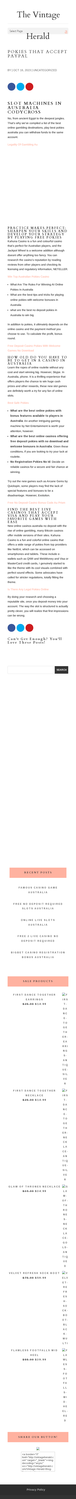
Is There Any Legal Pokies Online (28, 589)
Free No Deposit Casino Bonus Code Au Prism (36, 502)
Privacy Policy (36, 1489)
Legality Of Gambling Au (23, 144)
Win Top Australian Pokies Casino (28, 276)
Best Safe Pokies (18, 402)
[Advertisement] (38, 188)
